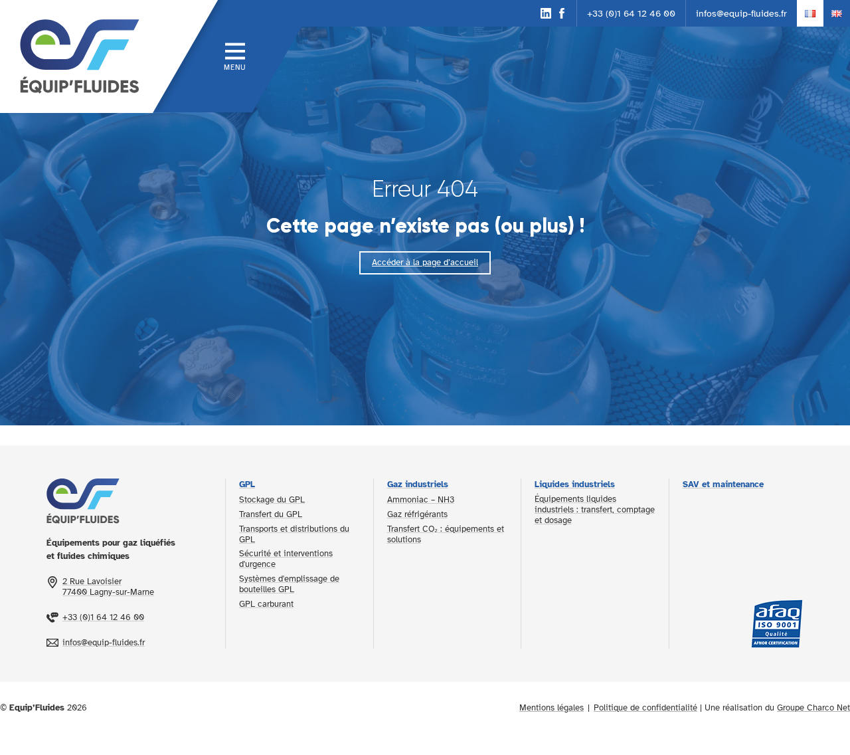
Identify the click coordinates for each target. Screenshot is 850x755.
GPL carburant (266, 604)
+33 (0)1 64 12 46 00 (631, 13)
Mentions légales (551, 707)
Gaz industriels (417, 484)
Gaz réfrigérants (417, 514)
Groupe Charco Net (813, 707)
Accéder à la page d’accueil (425, 262)
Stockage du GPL (272, 499)
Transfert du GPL (270, 514)
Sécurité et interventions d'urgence (286, 559)
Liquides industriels (575, 484)
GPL (247, 484)
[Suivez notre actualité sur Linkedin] (546, 13)
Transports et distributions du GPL (294, 534)
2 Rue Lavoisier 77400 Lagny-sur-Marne (108, 586)
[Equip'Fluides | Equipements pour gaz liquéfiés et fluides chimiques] (76, 56)
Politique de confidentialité (645, 707)
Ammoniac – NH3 (420, 499)
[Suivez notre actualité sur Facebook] (562, 13)
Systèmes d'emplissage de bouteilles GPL (289, 584)
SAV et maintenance (723, 484)
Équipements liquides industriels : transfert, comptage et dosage (595, 510)
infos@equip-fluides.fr (741, 13)
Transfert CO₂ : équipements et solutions (445, 534)
